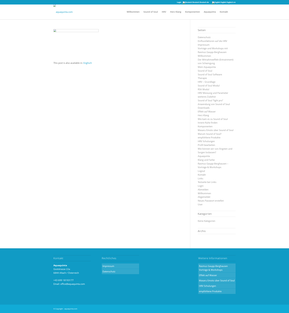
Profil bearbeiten (206, 144)
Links (200, 178)
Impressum (204, 44)
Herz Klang (203, 115)
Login (179, 2)
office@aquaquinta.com (72, 283)
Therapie (202, 78)
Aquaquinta (204, 156)
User (200, 204)
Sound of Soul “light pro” (210, 100)
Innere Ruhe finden (208, 122)
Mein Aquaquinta (207, 66)
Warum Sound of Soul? (209, 133)
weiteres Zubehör (207, 96)
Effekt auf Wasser (207, 111)
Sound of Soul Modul (209, 85)
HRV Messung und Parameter (213, 92)
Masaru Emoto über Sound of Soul (215, 130)
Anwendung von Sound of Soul (214, 104)
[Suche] (233, 11)
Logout (201, 170)
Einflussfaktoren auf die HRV (212, 40)
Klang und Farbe (206, 159)
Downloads (204, 107)
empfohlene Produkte (209, 137)
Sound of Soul (205, 70)
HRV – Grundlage (206, 81)
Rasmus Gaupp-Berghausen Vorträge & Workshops (213, 268)
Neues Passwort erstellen (211, 200)
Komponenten (205, 126)
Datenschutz (204, 37)
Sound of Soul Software (210, 74)
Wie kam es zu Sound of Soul (213, 118)
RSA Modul (203, 89)
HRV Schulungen (206, 141)
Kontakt (202, 174)
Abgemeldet (204, 196)
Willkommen (204, 55)
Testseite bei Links (207, 182)
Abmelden (203, 189)
